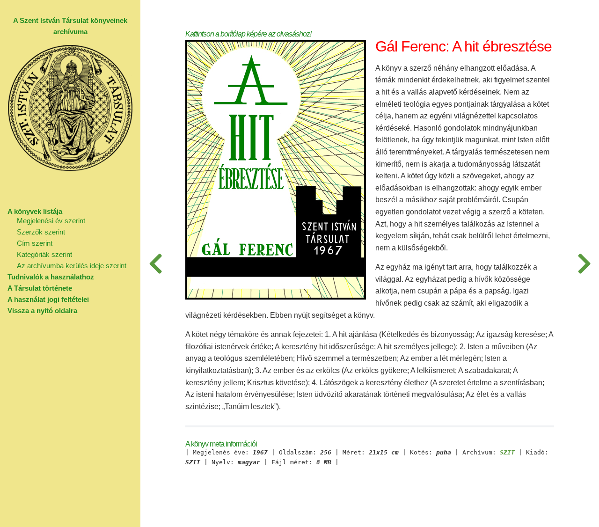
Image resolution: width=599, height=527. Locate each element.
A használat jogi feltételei (48, 299)
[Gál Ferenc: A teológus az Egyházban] (584, 263)
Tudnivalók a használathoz (50, 277)
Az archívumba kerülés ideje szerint (71, 266)
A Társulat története (39, 288)
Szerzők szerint (41, 232)
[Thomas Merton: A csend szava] (155, 263)
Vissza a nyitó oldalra (42, 311)
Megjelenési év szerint (51, 221)
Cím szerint (34, 243)
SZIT (507, 452)
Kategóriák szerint (44, 254)
